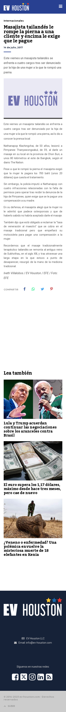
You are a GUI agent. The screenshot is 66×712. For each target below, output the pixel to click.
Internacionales (14, 20)
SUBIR (11, 706)
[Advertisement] (33, 333)
